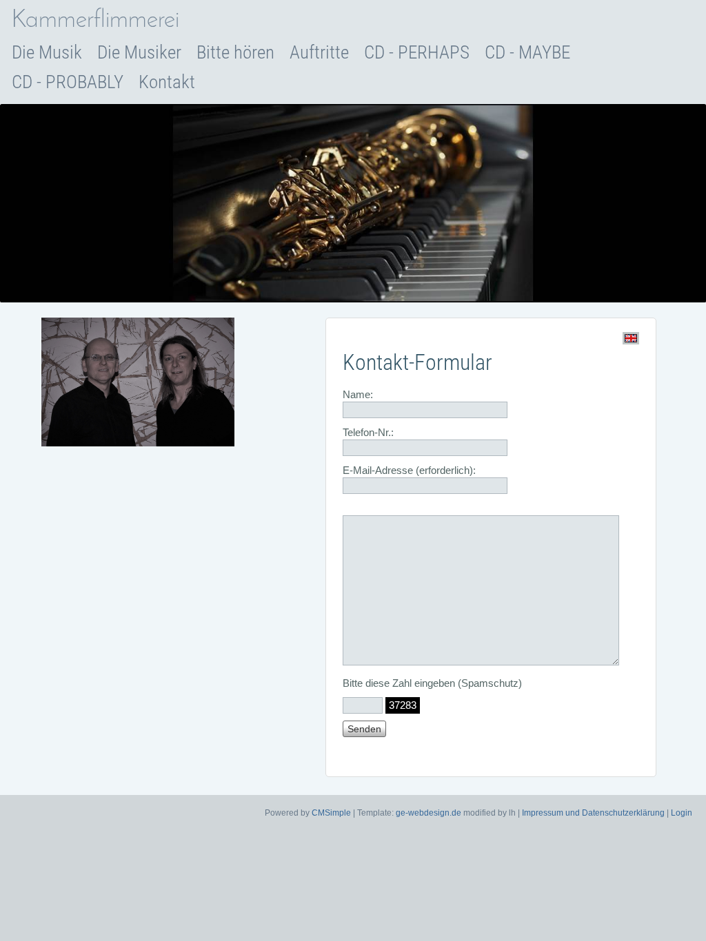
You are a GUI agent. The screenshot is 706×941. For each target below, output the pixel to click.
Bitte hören (235, 52)
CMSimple (331, 813)
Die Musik (47, 52)
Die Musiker (139, 52)
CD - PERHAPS (417, 52)
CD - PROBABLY (67, 82)
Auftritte (319, 52)
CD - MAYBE (527, 52)
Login (681, 813)
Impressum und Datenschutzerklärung (593, 813)
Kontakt (167, 82)
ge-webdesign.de (428, 813)
